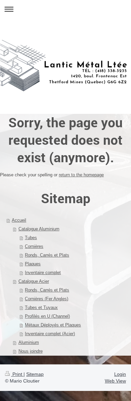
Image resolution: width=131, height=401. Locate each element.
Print (17, 374)
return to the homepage (81, 174)
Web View (115, 381)
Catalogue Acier (33, 281)
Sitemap (35, 374)
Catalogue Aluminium (38, 228)
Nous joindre (30, 351)
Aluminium (28, 342)
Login (120, 374)
